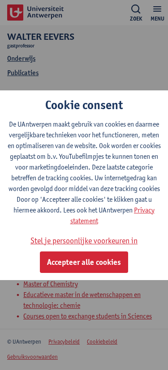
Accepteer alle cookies (84, 262)
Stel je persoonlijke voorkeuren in (84, 240)
